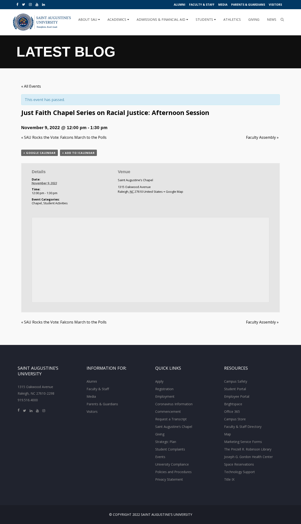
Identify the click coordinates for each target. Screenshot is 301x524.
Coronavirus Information (174, 404)
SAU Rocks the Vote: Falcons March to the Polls (64, 137)
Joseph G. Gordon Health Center (248, 456)
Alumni (179, 5)
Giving (253, 19)
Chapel (37, 203)
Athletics (232, 19)
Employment (164, 396)
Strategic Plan (165, 441)
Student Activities (55, 203)
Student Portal (235, 389)
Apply (159, 381)
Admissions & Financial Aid (161, 19)
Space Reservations (239, 464)
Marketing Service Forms (243, 441)
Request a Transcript (171, 419)
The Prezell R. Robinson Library (247, 449)
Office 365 (232, 411)
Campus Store (235, 419)
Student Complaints (170, 449)
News (271, 19)
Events (160, 456)
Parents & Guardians (248, 5)
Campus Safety (235, 381)
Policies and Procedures (173, 472)
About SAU (88, 19)
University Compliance (172, 464)
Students (205, 19)
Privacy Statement (169, 479)
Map (227, 434)
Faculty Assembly (262, 137)
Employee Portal (236, 396)
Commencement (168, 411)
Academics (117, 19)
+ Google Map (173, 191)
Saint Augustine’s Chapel (135, 180)
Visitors (275, 5)
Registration (164, 389)
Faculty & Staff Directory (242, 426)
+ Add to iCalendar (78, 153)
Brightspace (233, 404)
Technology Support (239, 472)
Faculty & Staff (201, 5)
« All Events (31, 86)
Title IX (229, 479)
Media (222, 5)
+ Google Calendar (39, 153)
